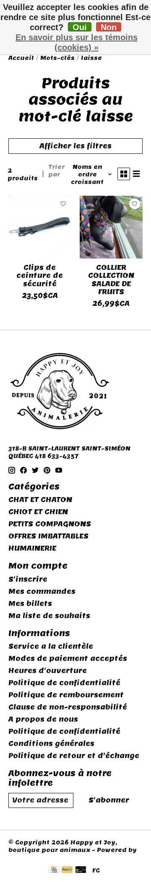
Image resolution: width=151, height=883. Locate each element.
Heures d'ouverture (47, 670)
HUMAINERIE (32, 548)
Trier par (56, 170)
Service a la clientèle (50, 646)
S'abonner (109, 800)
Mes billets (30, 603)
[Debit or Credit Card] (81, 870)
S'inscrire (27, 579)
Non (109, 27)
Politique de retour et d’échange (73, 755)
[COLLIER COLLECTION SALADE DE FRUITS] (111, 227)
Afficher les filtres (75, 146)
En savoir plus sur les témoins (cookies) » (77, 42)
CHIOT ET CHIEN (38, 512)
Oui (80, 27)
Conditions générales (51, 743)
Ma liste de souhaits (49, 615)
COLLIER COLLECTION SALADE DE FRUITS (111, 279)
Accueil (21, 58)
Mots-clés (57, 58)
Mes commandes (42, 591)
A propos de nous (43, 719)
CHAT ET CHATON (40, 499)
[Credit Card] (54, 870)
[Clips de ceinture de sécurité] (39, 227)
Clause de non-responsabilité (67, 707)
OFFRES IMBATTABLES (48, 536)
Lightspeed (27, 857)
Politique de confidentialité (64, 682)
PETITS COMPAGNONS (49, 524)
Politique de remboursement (66, 695)
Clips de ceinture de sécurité (39, 275)
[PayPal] (67, 870)
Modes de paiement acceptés (67, 658)
